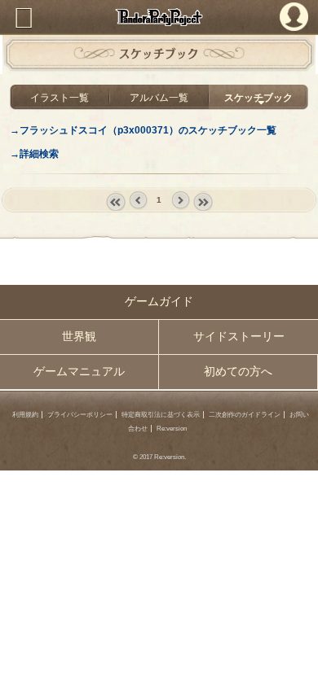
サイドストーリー (239, 336)
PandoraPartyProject (159, 17)
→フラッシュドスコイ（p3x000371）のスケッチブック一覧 (143, 130)
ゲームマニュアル (79, 371)
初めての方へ (238, 371)
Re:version (172, 428)
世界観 (79, 336)
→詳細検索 (34, 153)
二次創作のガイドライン (244, 414)
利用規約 (25, 414)
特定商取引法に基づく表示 (160, 414)
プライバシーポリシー (80, 414)
